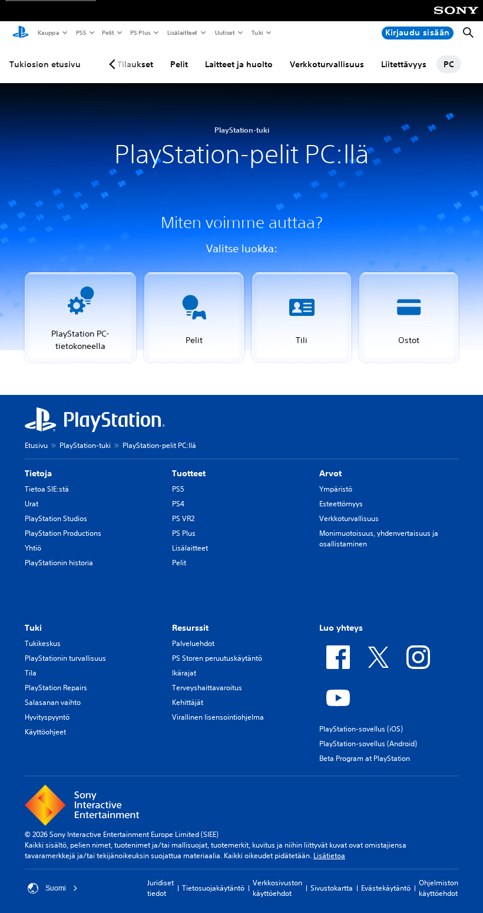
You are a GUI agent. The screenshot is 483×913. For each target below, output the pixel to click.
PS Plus (140, 32)
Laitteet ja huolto (239, 64)
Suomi (55, 888)
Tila (31, 673)
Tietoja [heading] (38, 473)
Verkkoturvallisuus (327, 64)
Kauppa (48, 32)
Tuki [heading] (33, 627)
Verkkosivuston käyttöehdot (277, 888)
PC (449, 64)
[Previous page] (114, 64)
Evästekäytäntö (386, 888)
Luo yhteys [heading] (341, 627)
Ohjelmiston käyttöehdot (438, 888)
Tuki (257, 32)
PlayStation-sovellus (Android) (368, 744)
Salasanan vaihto (53, 702)
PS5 (80, 32)
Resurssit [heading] (190, 627)
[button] (80, 317)
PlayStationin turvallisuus (65, 658)
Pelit (107, 32)
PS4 (178, 504)
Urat (31, 504)
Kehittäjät (187, 702)
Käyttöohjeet (45, 732)
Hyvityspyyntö (47, 717)
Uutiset (224, 32)
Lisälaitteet (182, 32)
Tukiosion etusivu (45, 64)
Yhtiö (33, 548)
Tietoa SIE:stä (47, 489)
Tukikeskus (43, 643)
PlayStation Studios (56, 518)
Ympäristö (335, 489)
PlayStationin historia (59, 563)
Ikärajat (184, 673)
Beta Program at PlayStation (364, 758)
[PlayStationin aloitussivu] (21, 33)
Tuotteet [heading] (189, 473)
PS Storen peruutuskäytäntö (217, 658)
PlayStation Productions (63, 533)
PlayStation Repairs (56, 688)
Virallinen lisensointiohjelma (218, 717)
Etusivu (36, 445)
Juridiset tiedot (160, 888)
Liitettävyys (403, 64)
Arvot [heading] (330, 473)
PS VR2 (183, 518)
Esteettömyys (341, 504)
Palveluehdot (193, 643)
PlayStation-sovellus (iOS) (361, 729)
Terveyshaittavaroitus (207, 688)
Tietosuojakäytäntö (213, 888)
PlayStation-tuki (85, 445)
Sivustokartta (331, 888)
